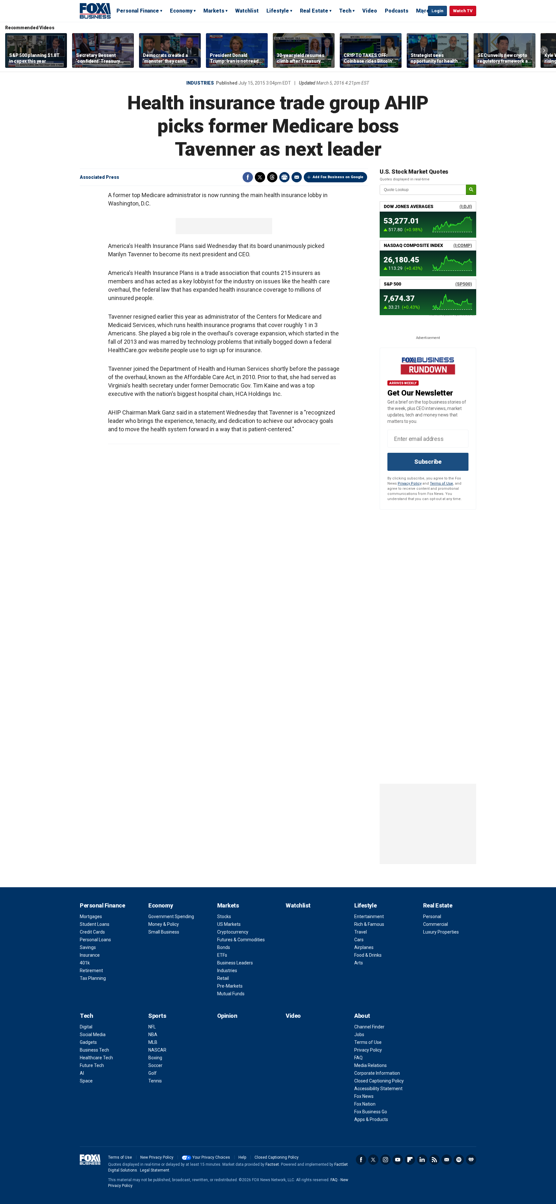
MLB (152, 1042)
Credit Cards (92, 932)
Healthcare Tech (96, 1057)
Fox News (364, 1096)
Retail (223, 978)
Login (437, 10)
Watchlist (247, 11)
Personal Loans (95, 939)
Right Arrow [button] (544, 50)
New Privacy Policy (156, 1157)
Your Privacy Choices (211, 1157)
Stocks (224, 916)
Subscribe (427, 461)
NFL (152, 1026)
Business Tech (94, 1050)
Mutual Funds (231, 993)
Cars (359, 939)
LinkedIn (422, 1159)
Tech (345, 11)
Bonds (223, 947)
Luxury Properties (441, 932)
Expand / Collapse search (421, 11)
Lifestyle (277, 11)
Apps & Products (371, 1119)
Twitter (260, 177)
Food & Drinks (368, 955)
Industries (200, 83)
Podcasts (396, 11)
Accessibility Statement (378, 1088)
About (362, 1015)
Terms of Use (441, 483)
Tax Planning (93, 978)
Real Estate (314, 11)
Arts (358, 962)
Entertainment (369, 916)
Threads (272, 177)
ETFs (222, 955)
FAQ (358, 1057)
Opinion (227, 1015)
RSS (434, 1159)
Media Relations (370, 1065)
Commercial (435, 924)
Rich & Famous (369, 924)
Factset (272, 1164)
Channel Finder (369, 1026)
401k (85, 962)
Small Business (163, 932)
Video (369, 11)
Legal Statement (154, 1170)
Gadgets (88, 1042)
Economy (181, 11)
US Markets (229, 924)
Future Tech (92, 1065)
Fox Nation (364, 1104)
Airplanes (364, 947)
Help (242, 1157)
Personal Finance (137, 11)
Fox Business (95, 11)
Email (297, 177)
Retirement (91, 970)
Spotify (459, 1159)
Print (284, 177)
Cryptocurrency (232, 932)
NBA (152, 1034)
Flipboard (410, 1159)
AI (82, 1073)
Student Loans (94, 924)
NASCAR (157, 1050)
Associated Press (99, 177)
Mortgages (91, 916)
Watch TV (463, 10)
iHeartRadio (471, 1159)
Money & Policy (163, 924)
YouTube (398, 1159)
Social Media (93, 1034)
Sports (157, 1015)
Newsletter (446, 1159)
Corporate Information (377, 1073)
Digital (86, 1026)
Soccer (155, 1065)
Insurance (90, 955)
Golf (152, 1073)
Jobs (359, 1034)
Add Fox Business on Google (338, 177)
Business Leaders (235, 962)
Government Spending (171, 916)
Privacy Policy (410, 483)
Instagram (385, 1159)
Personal (432, 916)
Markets (213, 11)
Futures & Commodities (241, 939)
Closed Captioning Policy (379, 1080)
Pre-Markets (230, 986)
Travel (360, 932)
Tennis (155, 1080)
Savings (88, 947)
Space (86, 1080)
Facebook (248, 177)
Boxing (155, 1057)
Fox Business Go (370, 1111)
